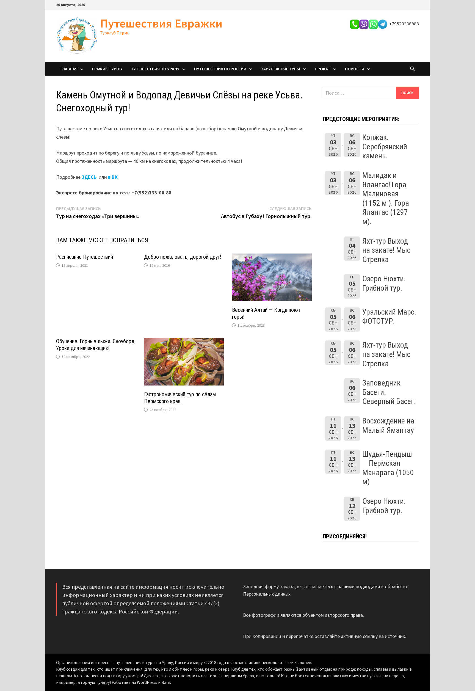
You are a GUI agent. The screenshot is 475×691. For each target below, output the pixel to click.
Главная (69, 68)
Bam (165, 682)
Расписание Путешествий (84, 257)
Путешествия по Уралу (155, 68)
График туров (107, 68)
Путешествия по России (220, 68)
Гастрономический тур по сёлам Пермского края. (180, 397)
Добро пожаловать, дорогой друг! (182, 257)
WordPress (147, 682)
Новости (354, 68)
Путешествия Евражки (161, 23)
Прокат (322, 68)
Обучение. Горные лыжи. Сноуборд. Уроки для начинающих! (96, 344)
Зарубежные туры (280, 68)
